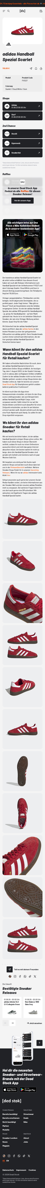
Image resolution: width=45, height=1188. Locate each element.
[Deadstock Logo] (22, 11)
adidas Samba (28, 329)
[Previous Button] (5, 1023)
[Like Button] (41, 68)
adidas (25, 473)
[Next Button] (13, 1023)
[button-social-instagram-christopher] (10, 976)
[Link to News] (8, 11)
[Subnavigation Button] (4, 11)
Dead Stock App (8, 384)
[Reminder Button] (36, 68)
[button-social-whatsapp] (25, 976)
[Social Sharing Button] (10, 969)
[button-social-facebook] (20, 976)
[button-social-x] (35, 976)
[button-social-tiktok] (30, 976)
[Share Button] (31, 68)
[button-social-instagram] (15, 976)
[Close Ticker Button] (41, 3)
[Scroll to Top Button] (39, 1043)
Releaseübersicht (17, 467)
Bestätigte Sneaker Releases (17, 990)
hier (8, 475)
